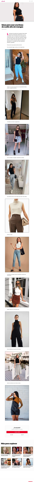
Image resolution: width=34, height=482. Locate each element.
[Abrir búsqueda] (30, 1)
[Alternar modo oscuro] (32, 1)
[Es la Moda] (3, 1)
